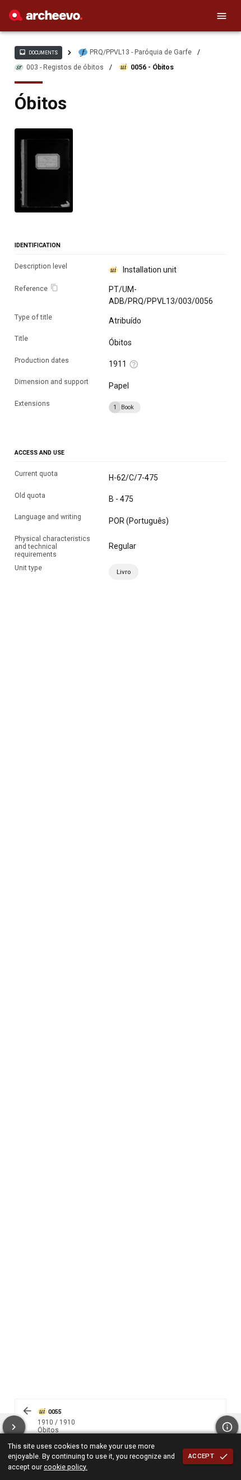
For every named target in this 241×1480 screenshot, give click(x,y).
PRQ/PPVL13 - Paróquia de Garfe (141, 52)
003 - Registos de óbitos (65, 67)
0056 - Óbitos (152, 67)
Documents (38, 52)
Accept (201, 1456)
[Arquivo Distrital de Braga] (45, 17)
